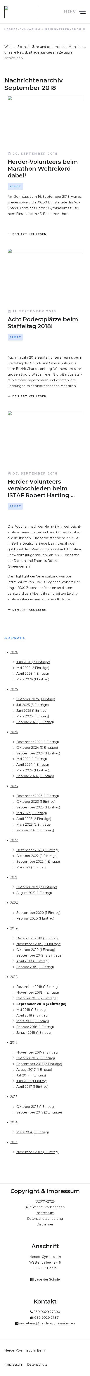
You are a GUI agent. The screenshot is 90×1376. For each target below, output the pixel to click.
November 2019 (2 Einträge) (38, 944)
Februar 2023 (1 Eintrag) (35, 830)
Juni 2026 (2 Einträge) (33, 662)
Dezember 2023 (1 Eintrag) (37, 796)
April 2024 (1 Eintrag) (32, 765)
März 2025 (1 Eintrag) (32, 716)
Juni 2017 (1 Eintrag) (31, 1081)
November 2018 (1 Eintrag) (37, 992)
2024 (14, 732)
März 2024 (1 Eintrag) (32, 770)
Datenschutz (37, 1365)
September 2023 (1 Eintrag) (38, 807)
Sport (15, 186)
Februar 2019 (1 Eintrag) (35, 967)
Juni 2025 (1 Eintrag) (31, 711)
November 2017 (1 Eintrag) (37, 1052)
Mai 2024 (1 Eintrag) (31, 759)
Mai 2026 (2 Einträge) (32, 668)
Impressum (13, 1365)
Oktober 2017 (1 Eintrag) (35, 1058)
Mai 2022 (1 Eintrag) (31, 867)
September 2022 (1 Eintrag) (38, 862)
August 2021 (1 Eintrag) (34, 893)
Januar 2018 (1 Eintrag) (34, 1033)
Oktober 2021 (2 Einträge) (36, 887)
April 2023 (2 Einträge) (33, 819)
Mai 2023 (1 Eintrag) (31, 813)
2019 (14, 928)
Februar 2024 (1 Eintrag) (35, 776)
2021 (13, 877)
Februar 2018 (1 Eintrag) (35, 1027)
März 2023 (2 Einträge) (34, 825)
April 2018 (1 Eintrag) (32, 1015)
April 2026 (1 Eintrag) (32, 674)
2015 (13, 1097)
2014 (13, 1122)
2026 (14, 652)
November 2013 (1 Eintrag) (37, 1152)
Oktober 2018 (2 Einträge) (36, 998)
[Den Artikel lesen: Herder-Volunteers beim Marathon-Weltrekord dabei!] (45, 121)
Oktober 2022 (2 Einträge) (36, 856)
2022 (14, 840)
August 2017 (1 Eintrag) (34, 1070)
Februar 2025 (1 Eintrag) (35, 722)
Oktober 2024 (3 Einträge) (37, 748)
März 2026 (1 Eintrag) (32, 679)
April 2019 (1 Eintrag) (32, 961)
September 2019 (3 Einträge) (39, 955)
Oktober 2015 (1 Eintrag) (35, 1107)
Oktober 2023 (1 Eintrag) (35, 802)
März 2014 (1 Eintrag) (32, 1132)
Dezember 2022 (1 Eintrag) (37, 850)
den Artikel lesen (29, 234)
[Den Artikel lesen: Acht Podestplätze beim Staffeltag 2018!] (45, 277)
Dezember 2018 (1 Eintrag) (37, 987)
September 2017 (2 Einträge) (39, 1064)
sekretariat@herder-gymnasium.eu (47, 1323)
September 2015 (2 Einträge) (39, 1112)
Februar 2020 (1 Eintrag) (35, 918)
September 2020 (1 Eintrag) (38, 913)
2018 (14, 977)
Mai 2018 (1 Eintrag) (31, 1010)
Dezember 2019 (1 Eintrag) (37, 938)
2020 (14, 903)
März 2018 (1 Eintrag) (32, 1021)
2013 (13, 1142)
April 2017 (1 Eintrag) (32, 1087)
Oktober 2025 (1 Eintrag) (35, 699)
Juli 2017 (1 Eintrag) (31, 1075)
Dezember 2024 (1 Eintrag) (37, 742)
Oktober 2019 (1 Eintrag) (35, 950)
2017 (13, 1043)
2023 (14, 786)
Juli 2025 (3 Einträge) (32, 705)
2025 (14, 689)
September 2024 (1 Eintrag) (38, 753)
